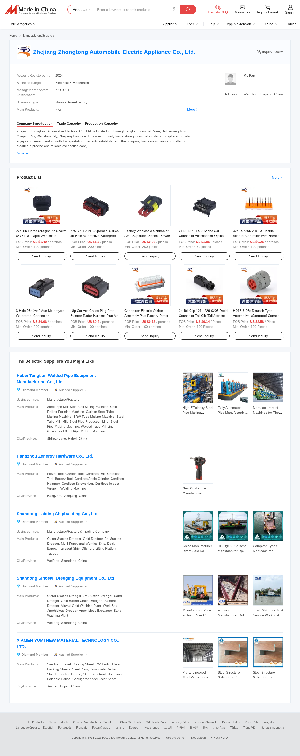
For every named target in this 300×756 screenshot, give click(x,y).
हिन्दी (205, 727)
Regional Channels (205, 722)
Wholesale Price (156, 722)
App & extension (239, 24)
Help (211, 24)
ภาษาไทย (219, 727)
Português (64, 727)
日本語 (194, 727)
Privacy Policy (220, 737)
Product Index (231, 722)
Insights (268, 722)
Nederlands (151, 727)
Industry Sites (180, 722)
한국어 (180, 727)
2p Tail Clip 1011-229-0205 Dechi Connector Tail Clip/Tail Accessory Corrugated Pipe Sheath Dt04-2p (204, 315)
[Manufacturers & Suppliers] (30, 10)
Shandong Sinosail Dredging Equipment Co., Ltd (65, 578)
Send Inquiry (41, 256)
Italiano (119, 727)
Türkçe (234, 727)
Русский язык (101, 727)
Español (48, 727)
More (191, 109)
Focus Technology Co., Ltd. (119, 737)
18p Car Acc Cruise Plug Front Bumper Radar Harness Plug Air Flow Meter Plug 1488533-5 (94, 315)
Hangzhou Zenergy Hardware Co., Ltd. (55, 456)
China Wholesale (131, 722)
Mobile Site (252, 722)
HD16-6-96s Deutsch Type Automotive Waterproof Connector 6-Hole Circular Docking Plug (258, 315)
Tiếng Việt (249, 727)
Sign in (290, 12)
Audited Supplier (73, 390)
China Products (58, 722)
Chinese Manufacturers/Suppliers (94, 722)
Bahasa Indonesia (272, 727)
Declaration (198, 737)
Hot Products (35, 722)
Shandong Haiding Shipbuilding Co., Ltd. (58, 513)
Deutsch (134, 727)
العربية (168, 727)
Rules (292, 24)
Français (81, 727)
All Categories (21, 24)
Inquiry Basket (270, 52)
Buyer (189, 24)
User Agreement (176, 737)
